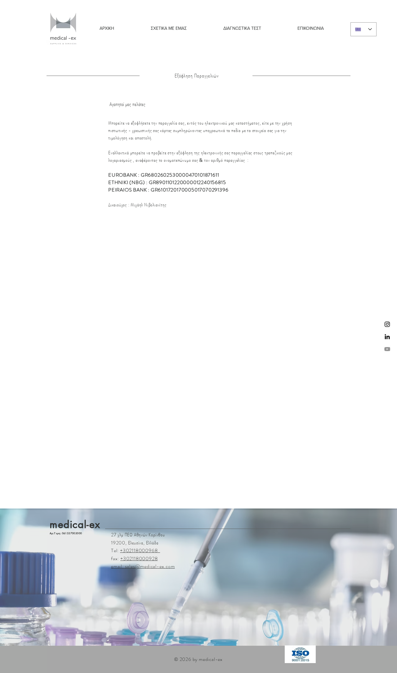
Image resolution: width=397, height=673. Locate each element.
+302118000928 (139, 558)
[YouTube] (387, 349)
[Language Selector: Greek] (363, 29)
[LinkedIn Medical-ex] (387, 336)
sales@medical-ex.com (150, 566)
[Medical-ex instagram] (387, 324)
